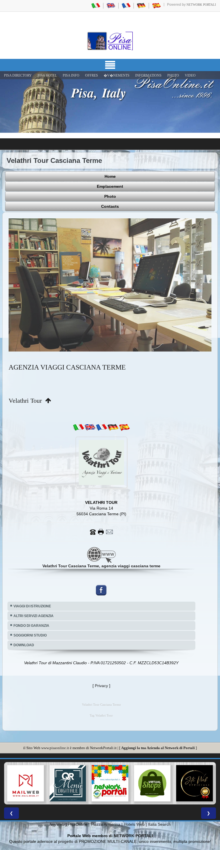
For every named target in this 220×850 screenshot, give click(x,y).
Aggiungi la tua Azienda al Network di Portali (158, 737)
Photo (110, 196)
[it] (78, 417)
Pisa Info (71, 75)
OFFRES (91, 75)
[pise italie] (126, 5)
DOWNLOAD (23, 634)
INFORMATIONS (148, 75)
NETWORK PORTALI (133, 825)
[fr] (101, 417)
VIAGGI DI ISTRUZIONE (32, 596)
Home (110, 176)
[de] (113, 417)
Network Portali (201, 4)
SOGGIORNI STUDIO (30, 625)
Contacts (110, 206)
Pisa (72, 814)
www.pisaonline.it (55, 737)
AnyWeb (56, 814)
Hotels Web (134, 814)
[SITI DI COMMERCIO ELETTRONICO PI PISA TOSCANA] (110, 773)
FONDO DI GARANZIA (31, 615)
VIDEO (190, 75)
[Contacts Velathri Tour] (101, 521)
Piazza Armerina (105, 814)
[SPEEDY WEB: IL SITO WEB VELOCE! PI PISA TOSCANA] (194, 773)
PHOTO (173, 75)
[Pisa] (110, 41)
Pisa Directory (18, 75)
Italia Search (159, 814)
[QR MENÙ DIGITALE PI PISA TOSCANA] (25, 773)
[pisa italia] (95, 5)
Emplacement (110, 186)
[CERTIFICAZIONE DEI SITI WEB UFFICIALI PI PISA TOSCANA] (152, 773)
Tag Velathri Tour (101, 705)
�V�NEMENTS (116, 75)
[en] (90, 417)
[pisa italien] (141, 5)
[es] (124, 417)
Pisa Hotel (47, 75)
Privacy (101, 675)
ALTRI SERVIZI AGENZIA (33, 605)
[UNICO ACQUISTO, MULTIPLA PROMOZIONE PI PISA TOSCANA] (68, 773)
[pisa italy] (110, 5)
